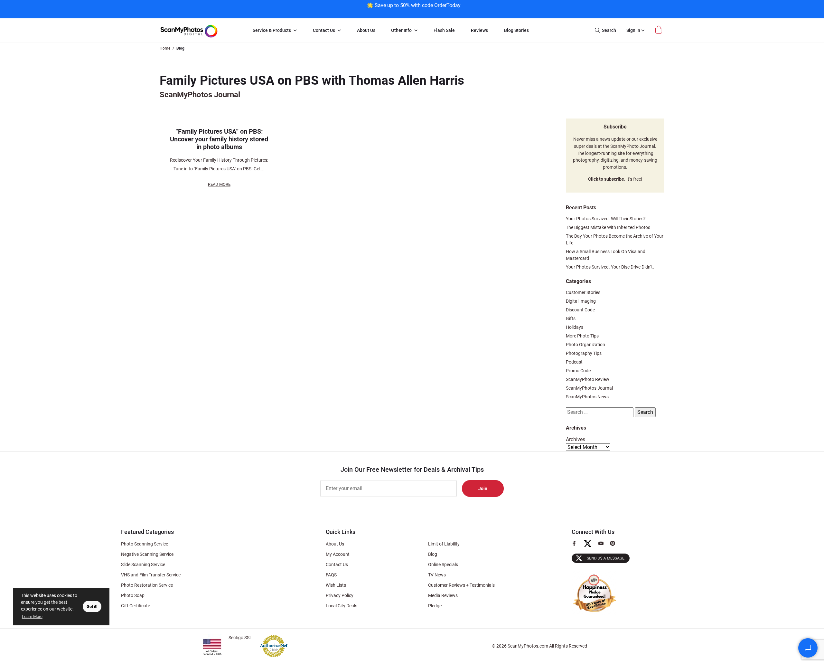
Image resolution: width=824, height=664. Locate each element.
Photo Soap (133, 595)
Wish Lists (336, 585)
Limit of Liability (444, 543)
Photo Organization (585, 344)
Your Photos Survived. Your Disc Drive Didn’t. (610, 267)
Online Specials (443, 564)
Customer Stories (583, 292)
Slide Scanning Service (143, 564)
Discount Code (580, 309)
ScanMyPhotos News (587, 396)
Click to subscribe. (606, 179)
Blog (432, 554)
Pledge (435, 605)
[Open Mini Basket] (659, 30)
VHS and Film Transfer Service (151, 574)
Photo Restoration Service (147, 585)
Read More (219, 184)
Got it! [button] (92, 606)
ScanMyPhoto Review (587, 379)
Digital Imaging (581, 301)
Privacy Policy (339, 595)
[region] (413, 8)
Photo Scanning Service (144, 543)
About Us (335, 543)
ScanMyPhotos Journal (589, 388)
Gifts (571, 318)
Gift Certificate (135, 605)
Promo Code (578, 370)
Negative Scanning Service (147, 554)
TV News (437, 574)
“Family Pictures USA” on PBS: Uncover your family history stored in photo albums (219, 139)
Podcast (574, 362)
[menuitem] (275, 30)
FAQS (331, 574)
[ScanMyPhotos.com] (199, 30)
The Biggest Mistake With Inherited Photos (608, 227)
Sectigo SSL (240, 637)
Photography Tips (584, 353)
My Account (338, 554)
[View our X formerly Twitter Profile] (590, 546)
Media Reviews (443, 595)
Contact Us (337, 564)
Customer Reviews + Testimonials (461, 585)
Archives (575, 439)
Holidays (574, 327)
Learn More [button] (32, 616)
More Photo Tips (582, 335)
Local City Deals (341, 605)
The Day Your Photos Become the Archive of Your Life (614, 239)
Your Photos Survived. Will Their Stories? (606, 218)
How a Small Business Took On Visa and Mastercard (605, 255)
